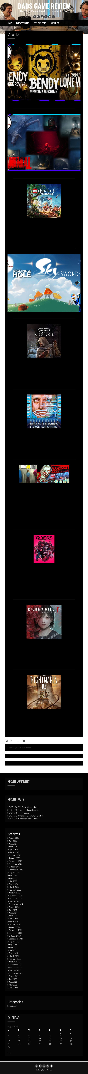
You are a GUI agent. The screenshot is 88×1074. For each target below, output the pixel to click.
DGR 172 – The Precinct (19, 813)
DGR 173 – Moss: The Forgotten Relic (24, 810)
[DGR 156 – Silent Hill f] (44, 621)
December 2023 (15, 930)
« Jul (9, 1052)
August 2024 (14, 907)
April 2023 (13, 953)
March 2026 (14, 852)
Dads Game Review (44, 5)
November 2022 (15, 967)
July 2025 (13, 875)
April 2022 (13, 987)
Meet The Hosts (40, 23)
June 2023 (13, 947)
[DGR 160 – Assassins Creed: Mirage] (44, 341)
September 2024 (16, 904)
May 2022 (13, 985)
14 (20, 740)
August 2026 (14, 838)
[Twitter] (34, 16)
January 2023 (14, 961)
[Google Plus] (38, 16)
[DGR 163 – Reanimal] (44, 142)
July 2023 (13, 944)
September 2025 (16, 869)
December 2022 (15, 964)
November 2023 (15, 933)
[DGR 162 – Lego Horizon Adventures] (44, 200)
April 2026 (13, 849)
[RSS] (46, 16)
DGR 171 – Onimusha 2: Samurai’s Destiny (26, 816)
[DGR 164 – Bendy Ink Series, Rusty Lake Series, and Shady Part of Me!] (44, 72)
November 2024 (15, 898)
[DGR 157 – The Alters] (44, 548)
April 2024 (13, 918)
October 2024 (15, 901)
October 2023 (15, 936)
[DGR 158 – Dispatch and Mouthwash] (44, 473)
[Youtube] (42, 16)
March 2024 (14, 921)
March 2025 (14, 887)
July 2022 (13, 979)
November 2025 (15, 864)
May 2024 (13, 915)
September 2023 (16, 939)
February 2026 (15, 855)
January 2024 (14, 927)
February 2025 (15, 890)
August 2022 (14, 976)
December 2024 (15, 895)
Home (10, 23)
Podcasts (13, 1006)
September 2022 (16, 973)
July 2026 (13, 841)
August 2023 (14, 941)
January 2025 (14, 893)
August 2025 (14, 872)
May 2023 (13, 950)
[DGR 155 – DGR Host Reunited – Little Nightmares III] (44, 691)
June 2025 (13, 878)
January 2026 (14, 858)
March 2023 (14, 956)
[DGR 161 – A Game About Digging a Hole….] (44, 282)
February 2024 (15, 924)
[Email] (49, 16)
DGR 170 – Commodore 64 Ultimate (24, 818)
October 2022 (15, 970)
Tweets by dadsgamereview (19, 747)
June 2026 (13, 844)
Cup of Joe (55, 23)
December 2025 (15, 861)
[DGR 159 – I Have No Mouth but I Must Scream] (44, 411)
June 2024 (13, 913)
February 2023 (15, 959)
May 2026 (13, 846)
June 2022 (13, 982)
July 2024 (13, 910)
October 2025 (15, 867)
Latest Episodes (22, 23)
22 (61, 1041)
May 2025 (13, 881)
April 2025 (13, 884)
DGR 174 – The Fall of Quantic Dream (24, 807)
